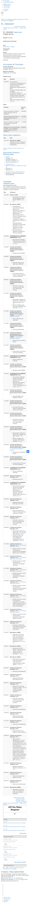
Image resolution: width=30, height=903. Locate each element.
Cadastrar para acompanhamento (11, 27)
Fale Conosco (7, 7)
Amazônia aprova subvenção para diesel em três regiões (14, 826)
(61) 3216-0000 (17, 879)
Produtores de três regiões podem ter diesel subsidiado (14, 830)
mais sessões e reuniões (20, 862)
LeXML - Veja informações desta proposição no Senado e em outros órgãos (15, 868)
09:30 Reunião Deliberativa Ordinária (16, 315)
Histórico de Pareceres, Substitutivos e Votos (16, 165)
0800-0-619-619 (12, 878)
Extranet (6, 901)
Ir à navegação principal (8, 2)
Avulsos (7, 156)
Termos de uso (7, 899)
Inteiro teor (18, 32)
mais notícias (23, 833)
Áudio (5, 843)
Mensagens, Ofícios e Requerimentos (14, 172)
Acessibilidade (7, 5)
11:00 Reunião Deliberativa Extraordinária (18, 558)
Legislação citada (10, 164)
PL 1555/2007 (7, 23)
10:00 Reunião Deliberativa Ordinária (16, 337)
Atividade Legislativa (12, 19)
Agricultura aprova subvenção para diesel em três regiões (14, 822)
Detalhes (5, 844)
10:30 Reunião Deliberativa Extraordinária (18, 570)
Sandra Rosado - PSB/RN (9, 46)
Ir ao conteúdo (6, 0)
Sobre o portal (7, 897)
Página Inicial (4, 19)
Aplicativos (6, 900)
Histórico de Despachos (11, 162)
